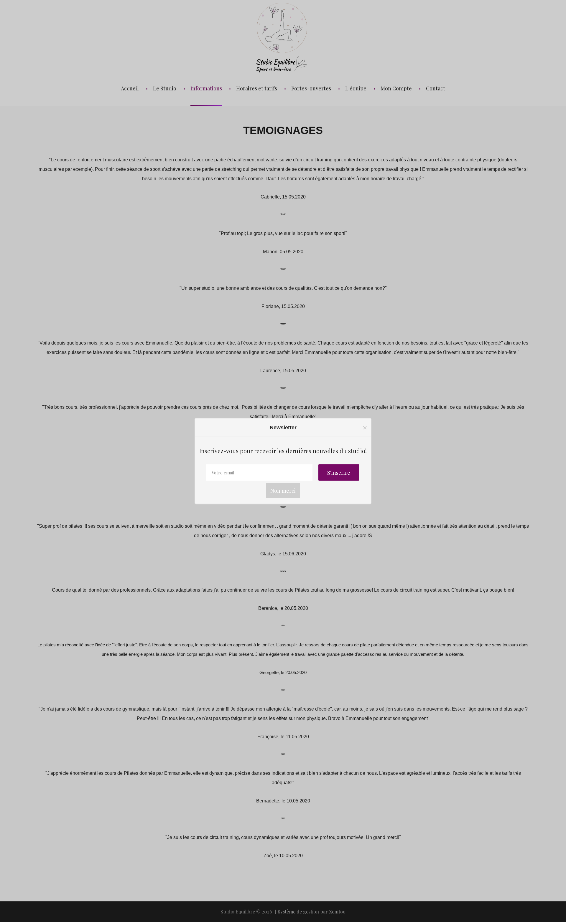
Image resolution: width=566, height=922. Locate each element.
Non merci (283, 490)
